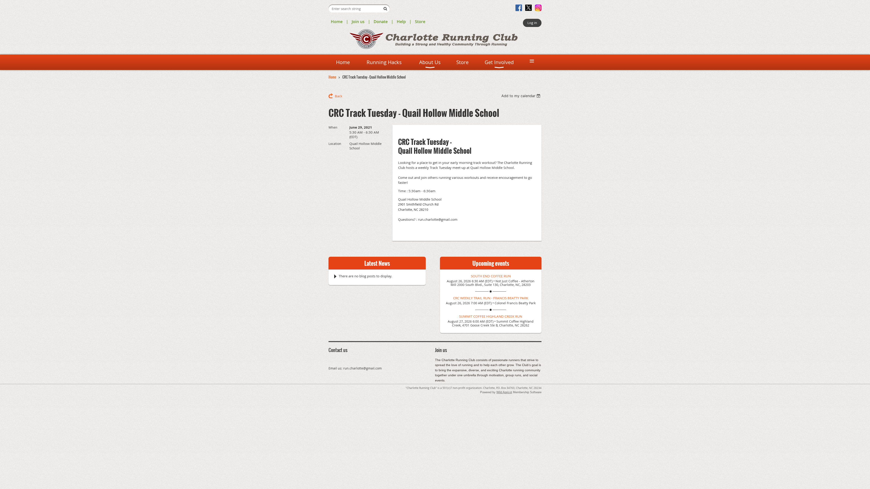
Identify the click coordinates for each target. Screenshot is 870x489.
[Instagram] (538, 8)
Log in (532, 22)
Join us (358, 21)
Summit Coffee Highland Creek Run (490, 316)
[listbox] (521, 95)
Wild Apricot (504, 392)
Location (335, 143)
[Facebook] (518, 8)
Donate (381, 21)
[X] (528, 8)
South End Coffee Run (491, 276)
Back (338, 96)
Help (401, 21)
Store (420, 21)
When (333, 127)
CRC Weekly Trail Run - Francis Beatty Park (490, 298)
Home (337, 21)
